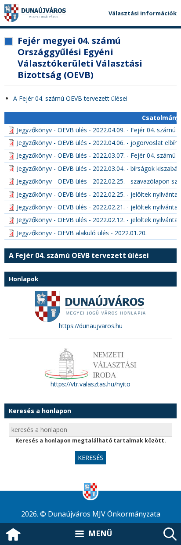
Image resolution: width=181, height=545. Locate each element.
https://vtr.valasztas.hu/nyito (90, 384)
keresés (170, 534)
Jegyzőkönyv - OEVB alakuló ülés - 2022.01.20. (82, 233)
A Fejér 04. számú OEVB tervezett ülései (70, 98)
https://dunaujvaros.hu (91, 326)
